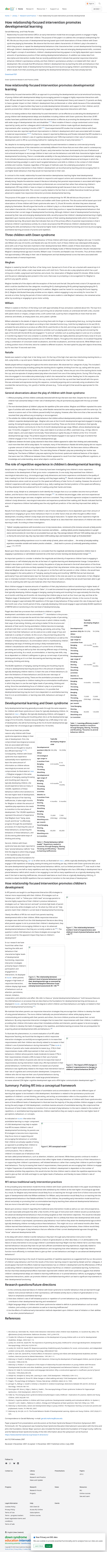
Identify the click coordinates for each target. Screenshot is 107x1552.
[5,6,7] (29, 133)
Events (57, 1503)
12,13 (24, 750)
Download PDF (11, 74)
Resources (41, 9)
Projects (33, 1493)
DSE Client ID (34, 1507)
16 (56, 929)
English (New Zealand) (15, 1532)
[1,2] (50, 122)
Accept (48, 1546)
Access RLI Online (36, 1509)
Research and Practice (28, 16)
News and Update (36, 1480)
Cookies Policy (10, 1507)
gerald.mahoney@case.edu (51, 1418)
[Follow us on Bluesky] (14, 1463)
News (64, 9)
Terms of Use (9, 1512)
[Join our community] (10, 1463)
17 (34, 1006)
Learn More (39, 1546)
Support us (54, 9)
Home (20, 9)
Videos (32, 1474)
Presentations (59, 1471)
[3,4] (43, 128)
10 (89, 553)
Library (14, 16)
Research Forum (36, 1490)
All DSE (96, 9)
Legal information (11, 1503)
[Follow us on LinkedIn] (18, 1463)
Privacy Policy (10, 1509)
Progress (8, 1487)
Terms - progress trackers (14, 1515)
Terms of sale (10, 1524)
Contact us (9, 1471)
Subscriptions (35, 1512)
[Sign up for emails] (6, 1463)
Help (31, 1503)
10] (53, 494)
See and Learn (85, 1496)
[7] (82, 139)
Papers (82, 1471)
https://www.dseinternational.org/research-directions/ (26, 1435)
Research (30, 9)
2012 (81, 1474)
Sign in (91, 3)
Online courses (85, 1493)
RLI (81, 1490)
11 (44, 614)
